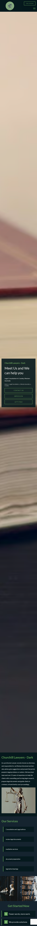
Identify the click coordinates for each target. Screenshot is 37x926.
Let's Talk (18, 402)
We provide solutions (18, 922)
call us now (29, 3)
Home (6, 384)
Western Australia (25, 384)
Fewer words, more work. (19, 914)
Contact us (18, 390)
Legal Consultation (14, 384)
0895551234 (18, 396)
